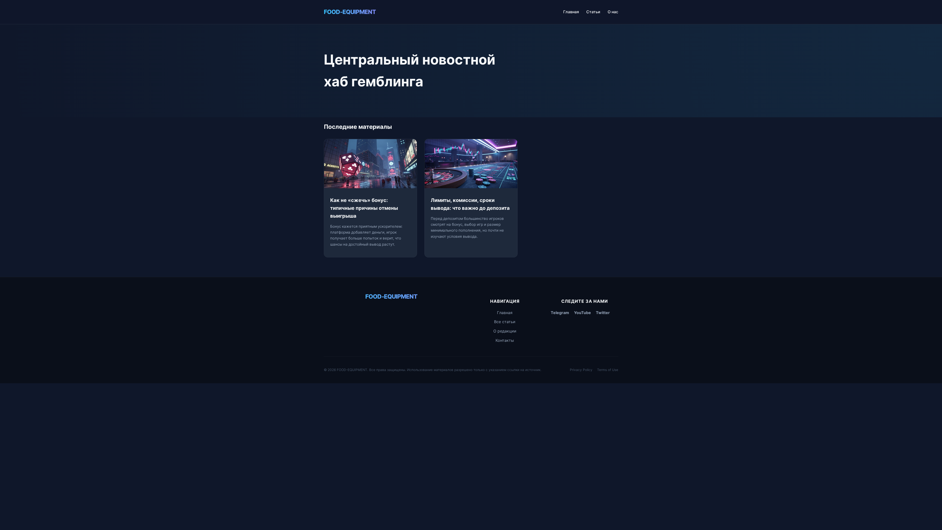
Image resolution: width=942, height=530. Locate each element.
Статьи (593, 11)
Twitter (603, 312)
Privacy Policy (581, 370)
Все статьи (504, 321)
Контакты (505, 340)
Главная (571, 11)
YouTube (582, 312)
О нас (613, 11)
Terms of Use (607, 370)
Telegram (560, 312)
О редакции (504, 331)
